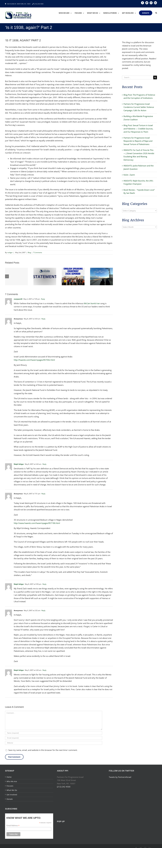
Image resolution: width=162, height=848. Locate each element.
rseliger (10, 252)
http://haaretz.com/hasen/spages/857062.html (34, 360)
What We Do (12, 790)
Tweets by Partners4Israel (120, 777)
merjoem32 (18, 299)
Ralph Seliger (19, 464)
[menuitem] (67, 13)
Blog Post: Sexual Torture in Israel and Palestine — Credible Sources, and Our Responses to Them (138, 128)
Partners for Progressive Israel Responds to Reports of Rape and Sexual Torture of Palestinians (138, 140)
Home (9, 777)
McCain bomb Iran (92, 303)
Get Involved (12, 794)
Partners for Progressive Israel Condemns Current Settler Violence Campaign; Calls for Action (139, 107)
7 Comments (37, 252)
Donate (10, 799)
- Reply (42, 299)
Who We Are (12, 781)
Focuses (10, 786)
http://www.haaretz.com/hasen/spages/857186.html (37, 523)
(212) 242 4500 (38, 4)
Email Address (12, 825)
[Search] (156, 13)
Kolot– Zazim (129, 174)
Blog (29, 252)
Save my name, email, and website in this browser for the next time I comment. (42, 750)
